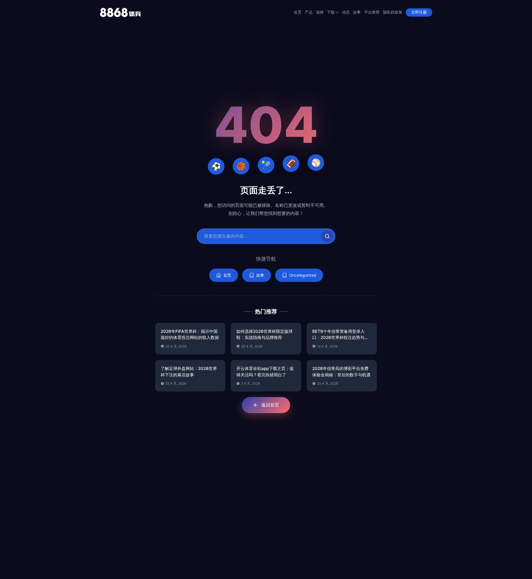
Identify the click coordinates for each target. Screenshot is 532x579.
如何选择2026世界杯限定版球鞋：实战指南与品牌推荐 (264, 334)
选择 (320, 12)
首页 (297, 12)
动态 (346, 12)
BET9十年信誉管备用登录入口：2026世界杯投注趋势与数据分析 (340, 335)
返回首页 (270, 405)
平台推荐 (372, 12)
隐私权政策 (392, 12)
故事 (357, 12)
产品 (309, 12)
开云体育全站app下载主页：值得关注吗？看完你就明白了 (265, 371)
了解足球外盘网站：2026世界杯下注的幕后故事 (189, 371)
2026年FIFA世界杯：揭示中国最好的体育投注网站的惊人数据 (190, 334)
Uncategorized (302, 275)
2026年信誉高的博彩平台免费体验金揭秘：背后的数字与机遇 (341, 371)
